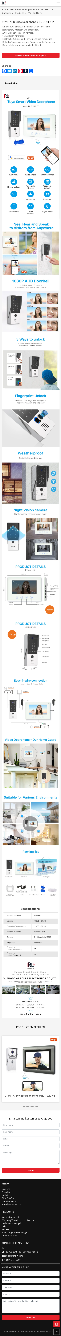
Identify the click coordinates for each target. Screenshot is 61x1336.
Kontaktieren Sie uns (11, 1204)
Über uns (6, 1189)
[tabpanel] (31, 1068)
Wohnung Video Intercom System (18, 1220)
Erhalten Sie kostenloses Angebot (31, 55)
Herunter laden (9, 1201)
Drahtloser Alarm (10, 1235)
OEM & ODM (8, 1198)
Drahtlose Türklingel (11, 1223)
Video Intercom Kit (10, 1217)
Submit (30, 1170)
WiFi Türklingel (35, 13)
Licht (4, 1226)
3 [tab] (26, 1106)
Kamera (5, 1229)
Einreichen (30, 1317)
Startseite (6, 13)
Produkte (19, 13)
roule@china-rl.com (13, 1255)
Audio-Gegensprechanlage (14, 1232)
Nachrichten (7, 1195)
